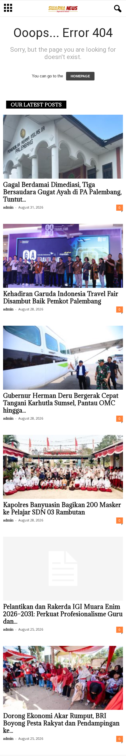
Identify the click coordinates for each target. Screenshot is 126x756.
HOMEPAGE (80, 76)
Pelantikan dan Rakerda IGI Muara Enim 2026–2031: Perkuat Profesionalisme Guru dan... (63, 614)
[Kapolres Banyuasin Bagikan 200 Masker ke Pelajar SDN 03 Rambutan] (63, 467)
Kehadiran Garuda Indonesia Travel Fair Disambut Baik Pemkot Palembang (60, 297)
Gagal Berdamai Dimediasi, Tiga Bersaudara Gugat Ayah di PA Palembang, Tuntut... (62, 192)
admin (8, 207)
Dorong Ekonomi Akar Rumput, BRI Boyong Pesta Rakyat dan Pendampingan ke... (61, 723)
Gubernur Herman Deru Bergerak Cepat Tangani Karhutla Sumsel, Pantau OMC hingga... (60, 403)
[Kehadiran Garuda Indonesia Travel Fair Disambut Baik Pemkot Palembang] (63, 256)
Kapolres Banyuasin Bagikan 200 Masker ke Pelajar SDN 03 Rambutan (62, 508)
